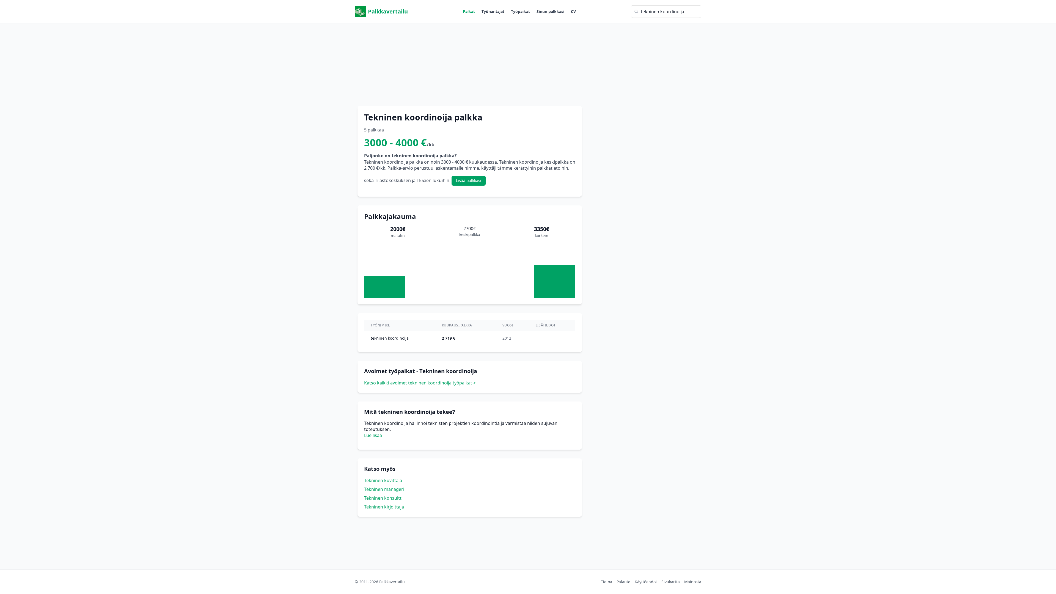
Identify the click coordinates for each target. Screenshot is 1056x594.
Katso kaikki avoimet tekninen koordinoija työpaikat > (420, 383)
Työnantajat (493, 11)
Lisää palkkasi (468, 180)
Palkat (469, 11)
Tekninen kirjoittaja (384, 507)
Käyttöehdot (646, 581)
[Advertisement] (528, 61)
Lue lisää (373, 435)
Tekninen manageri (384, 489)
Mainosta (692, 581)
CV (573, 11)
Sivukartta (670, 581)
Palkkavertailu (388, 11)
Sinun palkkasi (550, 11)
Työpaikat (520, 11)
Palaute (623, 581)
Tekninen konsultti (383, 498)
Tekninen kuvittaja (383, 480)
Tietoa (606, 581)
